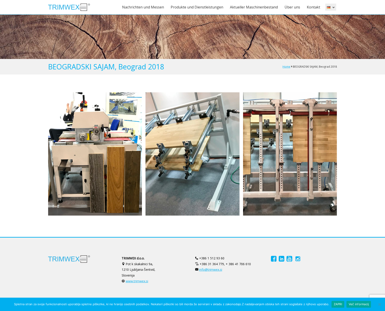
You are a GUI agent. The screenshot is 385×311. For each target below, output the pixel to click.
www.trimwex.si (137, 281)
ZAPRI (338, 304)
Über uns (292, 7)
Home (286, 67)
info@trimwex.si (210, 269)
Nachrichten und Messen (143, 7)
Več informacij (359, 304)
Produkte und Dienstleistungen (197, 7)
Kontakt (313, 7)
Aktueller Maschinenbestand (254, 7)
